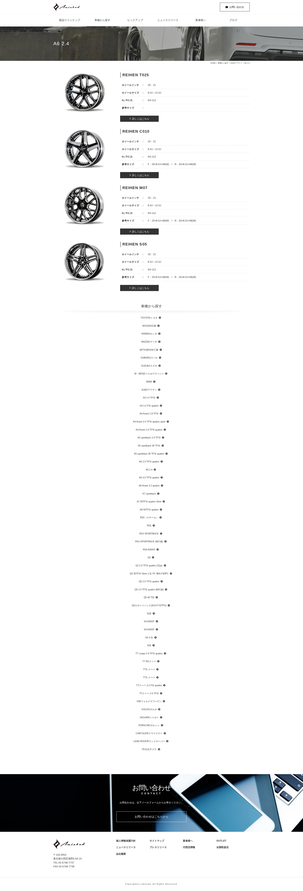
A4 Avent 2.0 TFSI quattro (149, 429)
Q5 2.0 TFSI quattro (149, 581)
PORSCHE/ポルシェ (149, 725)
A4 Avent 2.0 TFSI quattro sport (149, 421)
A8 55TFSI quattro (149, 509)
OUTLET (221, 840)
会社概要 (122, 853)
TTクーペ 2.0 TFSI (149, 693)
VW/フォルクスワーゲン (149, 701)
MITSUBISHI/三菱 (149, 350)
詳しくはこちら (140, 118)
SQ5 (149, 613)
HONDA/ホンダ (149, 333)
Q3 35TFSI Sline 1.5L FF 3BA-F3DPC (149, 573)
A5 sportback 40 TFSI (149, 445)
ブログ (233, 20)
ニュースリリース (167, 20)
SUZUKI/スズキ (149, 365)
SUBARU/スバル (149, 357)
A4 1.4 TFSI (149, 397)
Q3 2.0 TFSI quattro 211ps (149, 565)
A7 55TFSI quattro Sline (149, 501)
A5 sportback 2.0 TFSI (149, 437)
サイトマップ (157, 840)
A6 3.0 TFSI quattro (149, 477)
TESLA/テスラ (149, 749)
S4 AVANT (149, 621)
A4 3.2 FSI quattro (149, 405)
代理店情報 (190, 847)
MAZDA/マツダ (149, 341)
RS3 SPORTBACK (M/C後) (149, 541)
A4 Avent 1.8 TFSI (149, 413)
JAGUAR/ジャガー (149, 717)
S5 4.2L (149, 637)
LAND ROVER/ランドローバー (149, 741)
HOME (213, 63)
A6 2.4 (149, 469)
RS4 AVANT (149, 549)
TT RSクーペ (149, 661)
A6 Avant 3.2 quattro (149, 485)
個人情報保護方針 (126, 840)
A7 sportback (149, 493)
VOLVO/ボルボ (149, 709)
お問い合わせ (236, 7)
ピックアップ (135, 20)
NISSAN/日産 (149, 326)
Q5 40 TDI (149, 597)
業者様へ (200, 20)
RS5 (149, 525)
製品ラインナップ (69, 20)
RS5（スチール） (149, 517)
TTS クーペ (149, 669)
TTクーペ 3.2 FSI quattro (149, 685)
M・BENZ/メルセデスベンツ (149, 373)
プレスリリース (159, 847)
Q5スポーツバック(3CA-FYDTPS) (149, 605)
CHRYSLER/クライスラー (149, 733)
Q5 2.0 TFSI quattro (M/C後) (149, 589)
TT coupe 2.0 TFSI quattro (149, 653)
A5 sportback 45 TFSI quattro (149, 453)
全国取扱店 (223, 847)
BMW (149, 381)
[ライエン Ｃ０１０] (84, 149)
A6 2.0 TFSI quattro (149, 461)
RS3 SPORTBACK (149, 533)
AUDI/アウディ (236, 63)
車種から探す (102, 20)
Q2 (149, 557)
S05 (149, 645)
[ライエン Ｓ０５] (84, 262)
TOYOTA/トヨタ (149, 317)
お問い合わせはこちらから (151, 816)
